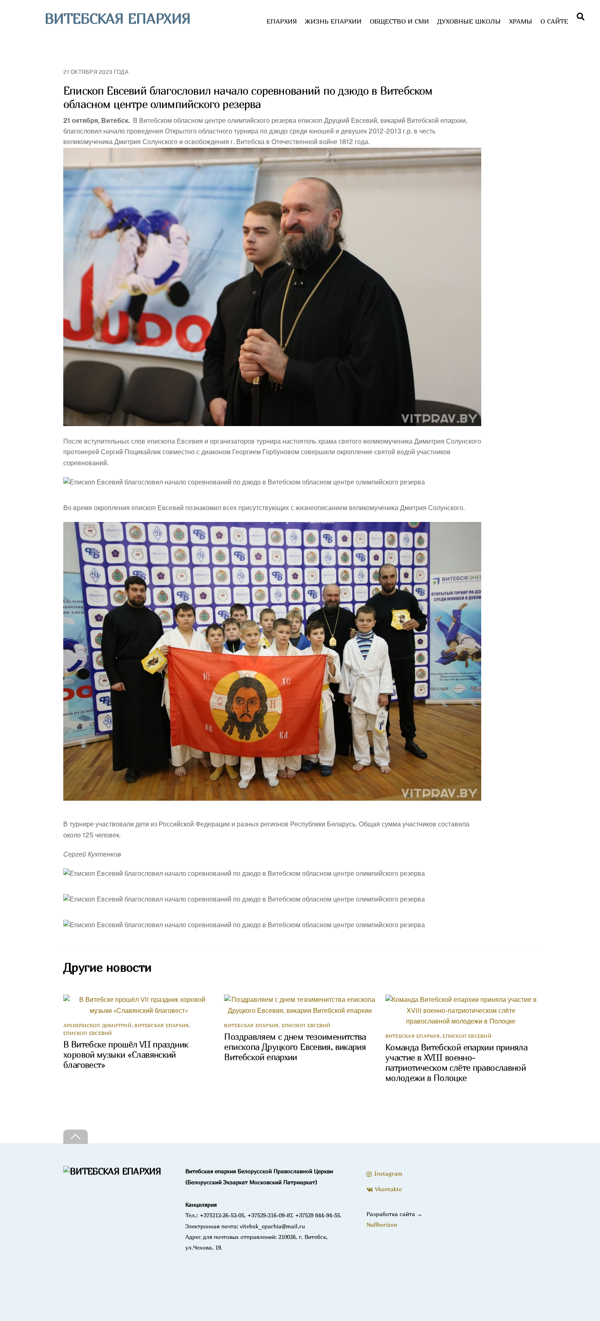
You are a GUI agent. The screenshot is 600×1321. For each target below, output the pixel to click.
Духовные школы (469, 21)
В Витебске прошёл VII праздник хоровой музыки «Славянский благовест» (125, 1054)
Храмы (520, 21)
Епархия (282, 21)
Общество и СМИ (399, 21)
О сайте (554, 21)
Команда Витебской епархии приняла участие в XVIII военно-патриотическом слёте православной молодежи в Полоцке (456, 1062)
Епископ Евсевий (87, 1033)
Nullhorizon (382, 1224)
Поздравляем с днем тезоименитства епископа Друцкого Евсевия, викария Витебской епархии (295, 1047)
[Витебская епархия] (112, 1171)
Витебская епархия (161, 1025)
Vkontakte (387, 1189)
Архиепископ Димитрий (97, 1025)
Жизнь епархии (333, 21)
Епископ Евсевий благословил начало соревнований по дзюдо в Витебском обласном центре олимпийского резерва (248, 97)
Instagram (387, 1173)
